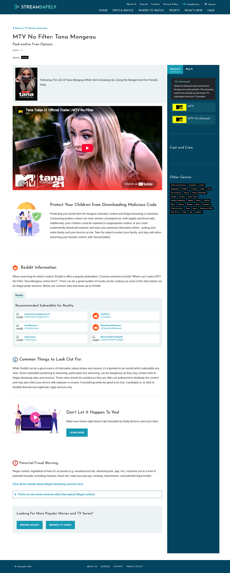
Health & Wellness (178, 200)
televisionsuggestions (37, 314)
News (197, 204)
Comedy (194, 189)
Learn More (77, 432)
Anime (201, 185)
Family (173, 197)
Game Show (192, 197)
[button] (209, 4)
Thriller (184, 212)
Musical (181, 204)
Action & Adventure (178, 185)
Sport (195, 208)
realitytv (105, 314)
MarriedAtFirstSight (112, 336)
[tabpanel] (193, 102)
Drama (186, 193)
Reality (24, 57)
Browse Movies (29, 525)
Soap (188, 208)
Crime (202, 189)
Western (198, 212)
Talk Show (175, 212)
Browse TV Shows (60, 525)
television (30, 336)
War (191, 212)
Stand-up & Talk (206, 208)
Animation (192, 185)
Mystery (190, 204)
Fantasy (182, 197)
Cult (208, 189)
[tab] (175, 69)
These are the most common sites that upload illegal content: (56, 494)
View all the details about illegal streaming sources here (48, 484)
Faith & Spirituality (199, 193)
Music (173, 204)
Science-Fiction (177, 208)
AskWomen (30, 325)
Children (185, 189)
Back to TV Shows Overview (31, 28)
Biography (175, 189)
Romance (206, 204)
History (190, 200)
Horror (198, 200)
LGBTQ (206, 200)
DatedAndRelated (111, 325)
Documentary (176, 193)
